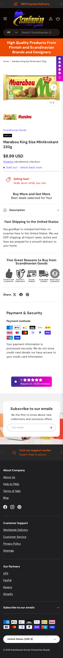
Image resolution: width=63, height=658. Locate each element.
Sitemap (8, 550)
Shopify (8, 594)
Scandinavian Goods (14, 130)
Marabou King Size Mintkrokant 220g (29, 61)
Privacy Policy (12, 543)
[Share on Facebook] (21, 294)
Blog (6, 498)
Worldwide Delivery (15, 530)
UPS (5, 573)
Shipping (8, 161)
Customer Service (14, 537)
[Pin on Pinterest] (27, 294)
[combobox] (31, 32)
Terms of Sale (12, 491)
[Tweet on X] (14, 294)
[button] (57, 18)
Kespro (7, 587)
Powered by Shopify (40, 649)
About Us (9, 477)
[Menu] (5, 18)
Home (6, 61)
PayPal (7, 580)
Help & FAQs (11, 484)
